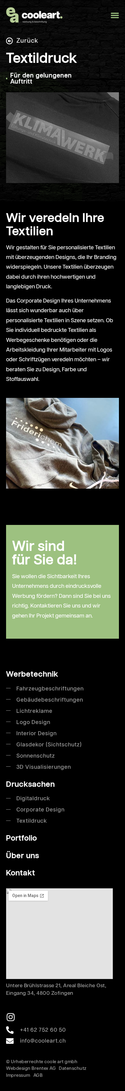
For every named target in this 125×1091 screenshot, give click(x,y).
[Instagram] (10, 1017)
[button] (115, 15)
